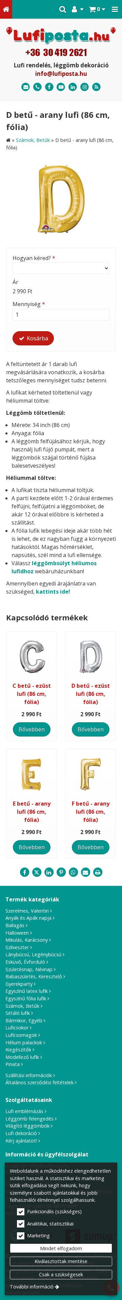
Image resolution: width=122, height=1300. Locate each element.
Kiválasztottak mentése (61, 1261)
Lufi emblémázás (24, 1111)
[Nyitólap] (6, 9)
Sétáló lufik (17, 1013)
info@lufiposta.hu (61, 74)
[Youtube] (61, 87)
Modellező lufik (22, 1057)
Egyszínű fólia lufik (25, 998)
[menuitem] (6, 9)
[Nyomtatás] (97, 872)
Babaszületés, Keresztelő (33, 976)
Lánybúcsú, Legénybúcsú (33, 954)
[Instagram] (84, 87)
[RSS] (96, 87)
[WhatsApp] (73, 872)
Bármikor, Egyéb (23, 1020)
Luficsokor (16, 1027)
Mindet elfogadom (61, 1248)
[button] (115, 9)
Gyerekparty (19, 984)
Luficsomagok (21, 1035)
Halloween (17, 933)
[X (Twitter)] (36, 872)
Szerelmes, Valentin (27, 911)
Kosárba (36, 338)
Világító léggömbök (27, 1126)
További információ (32, 1286)
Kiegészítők (18, 1049)
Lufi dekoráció (21, 1133)
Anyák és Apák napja (28, 918)
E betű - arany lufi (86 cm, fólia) (31, 812)
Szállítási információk (28, 1075)
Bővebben (32, 729)
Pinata (12, 1064)
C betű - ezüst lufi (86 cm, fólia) (32, 694)
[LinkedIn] (73, 87)
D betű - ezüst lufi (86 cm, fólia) (91, 694)
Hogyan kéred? (34, 258)
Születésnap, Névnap (29, 969)
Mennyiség (29, 304)
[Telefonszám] (37, 87)
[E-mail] (25, 87)
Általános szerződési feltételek (39, 1082)
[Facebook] (49, 87)
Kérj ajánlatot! (21, 1140)
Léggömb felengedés (29, 1118)
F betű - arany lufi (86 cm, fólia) (90, 812)
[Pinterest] (61, 872)
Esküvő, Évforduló (25, 962)
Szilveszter (17, 947)
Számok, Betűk (22, 1006)
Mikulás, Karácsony (26, 940)
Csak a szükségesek (61, 1274)
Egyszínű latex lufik (26, 991)
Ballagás (14, 925)
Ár (15, 282)
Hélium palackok (23, 1042)
